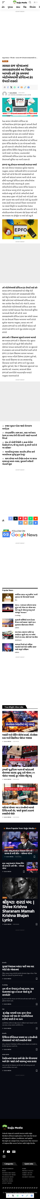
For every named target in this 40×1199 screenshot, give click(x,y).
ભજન (4, 898)
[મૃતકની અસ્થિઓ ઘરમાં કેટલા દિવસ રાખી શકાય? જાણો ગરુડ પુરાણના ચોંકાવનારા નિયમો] (7, 623)
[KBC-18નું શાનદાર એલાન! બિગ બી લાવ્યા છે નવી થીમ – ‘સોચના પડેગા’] (32, 867)
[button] (4, 2)
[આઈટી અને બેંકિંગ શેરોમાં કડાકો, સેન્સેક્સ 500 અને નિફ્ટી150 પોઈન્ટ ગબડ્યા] (20, 721)
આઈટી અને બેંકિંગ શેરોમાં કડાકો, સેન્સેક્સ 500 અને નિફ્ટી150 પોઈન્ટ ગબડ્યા (19, 736)
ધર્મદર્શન (17, 628)
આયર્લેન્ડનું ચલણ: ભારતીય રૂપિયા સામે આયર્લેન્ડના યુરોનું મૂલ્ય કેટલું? (18, 453)
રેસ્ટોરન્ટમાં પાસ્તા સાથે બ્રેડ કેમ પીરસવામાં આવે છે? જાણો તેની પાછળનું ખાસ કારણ (19, 1060)
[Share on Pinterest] (25, 518)
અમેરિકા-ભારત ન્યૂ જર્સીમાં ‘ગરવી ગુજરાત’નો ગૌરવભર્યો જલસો (26, 595)
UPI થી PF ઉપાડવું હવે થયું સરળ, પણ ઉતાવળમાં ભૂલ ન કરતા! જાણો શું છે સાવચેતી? (18, 992)
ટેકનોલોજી (17, 615)
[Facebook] (3, 1151)
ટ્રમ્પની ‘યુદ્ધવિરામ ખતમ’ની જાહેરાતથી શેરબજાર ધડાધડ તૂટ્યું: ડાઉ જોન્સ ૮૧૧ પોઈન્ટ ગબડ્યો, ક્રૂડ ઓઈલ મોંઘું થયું (18, 772)
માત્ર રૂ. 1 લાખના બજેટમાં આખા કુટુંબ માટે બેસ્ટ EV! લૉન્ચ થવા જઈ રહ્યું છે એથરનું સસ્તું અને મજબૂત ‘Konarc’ (25, 609)
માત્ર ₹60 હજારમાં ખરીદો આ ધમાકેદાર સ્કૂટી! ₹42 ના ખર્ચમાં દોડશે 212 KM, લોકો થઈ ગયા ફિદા (26, 634)
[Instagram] (4, 1156)
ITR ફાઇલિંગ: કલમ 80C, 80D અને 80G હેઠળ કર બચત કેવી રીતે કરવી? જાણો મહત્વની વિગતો (19, 435)
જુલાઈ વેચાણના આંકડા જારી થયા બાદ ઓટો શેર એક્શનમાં (18, 968)
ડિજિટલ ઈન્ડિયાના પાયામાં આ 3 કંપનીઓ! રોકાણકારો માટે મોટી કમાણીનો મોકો (19, 1039)
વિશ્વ (16, 600)
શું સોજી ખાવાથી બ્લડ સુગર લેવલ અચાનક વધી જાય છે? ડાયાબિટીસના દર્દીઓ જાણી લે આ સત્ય (17, 1016)
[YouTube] (8, 1151)
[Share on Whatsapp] (14, 87)
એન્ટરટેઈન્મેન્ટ (9, 847)
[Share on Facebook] (7, 87)
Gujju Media (13, 93)
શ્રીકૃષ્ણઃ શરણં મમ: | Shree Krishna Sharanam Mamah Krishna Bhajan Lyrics (18, 911)
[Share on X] (11, 87)
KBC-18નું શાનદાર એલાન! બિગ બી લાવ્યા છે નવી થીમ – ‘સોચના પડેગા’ (18, 852)
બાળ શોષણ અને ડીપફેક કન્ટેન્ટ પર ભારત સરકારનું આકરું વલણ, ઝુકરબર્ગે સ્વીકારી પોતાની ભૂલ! (19, 461)
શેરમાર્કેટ (5, 731)
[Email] (21, 87)
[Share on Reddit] (35, 518)
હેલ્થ (3, 1009)
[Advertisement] (20, 33)
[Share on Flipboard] (20, 518)
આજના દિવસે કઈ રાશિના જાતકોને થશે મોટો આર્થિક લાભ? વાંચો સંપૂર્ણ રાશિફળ (25, 647)
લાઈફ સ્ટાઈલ (5, 1054)
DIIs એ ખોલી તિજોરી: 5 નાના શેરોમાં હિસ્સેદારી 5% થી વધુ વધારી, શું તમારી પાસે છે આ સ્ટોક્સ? (19, 445)
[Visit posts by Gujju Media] (4, 94)
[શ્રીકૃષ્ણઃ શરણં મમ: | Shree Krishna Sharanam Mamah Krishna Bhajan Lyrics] (20, 888)
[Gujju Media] (20, 2)
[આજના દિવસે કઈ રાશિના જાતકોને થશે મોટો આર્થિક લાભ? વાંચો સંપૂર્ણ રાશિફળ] (7, 647)
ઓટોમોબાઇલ (18, 640)
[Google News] (14, 1151)
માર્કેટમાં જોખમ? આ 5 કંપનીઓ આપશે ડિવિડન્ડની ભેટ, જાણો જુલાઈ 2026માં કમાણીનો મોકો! (18, 810)
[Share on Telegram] (18, 87)
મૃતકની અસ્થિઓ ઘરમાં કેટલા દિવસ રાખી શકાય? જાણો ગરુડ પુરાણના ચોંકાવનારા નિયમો (25, 622)
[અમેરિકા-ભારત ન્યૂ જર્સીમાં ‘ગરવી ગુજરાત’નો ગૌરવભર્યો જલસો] (7, 597)
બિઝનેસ (5, 61)
